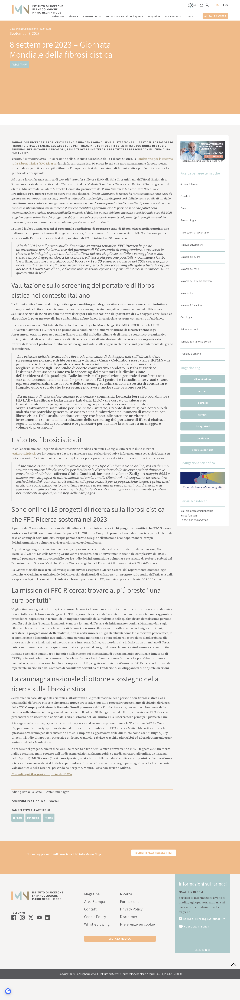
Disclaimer (128, 916)
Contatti (191, 16)
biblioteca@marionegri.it (199, 510)
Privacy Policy (131, 909)
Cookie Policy (95, 916)
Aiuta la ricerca (215, 16)
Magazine (154, 16)
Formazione (130, 901)
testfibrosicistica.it (23, 453)
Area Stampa (173, 16)
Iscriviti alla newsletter (154, 853)
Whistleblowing (96, 924)
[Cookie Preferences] (8, 991)
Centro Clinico (91, 16)
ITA (217, 4)
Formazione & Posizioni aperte (124, 16)
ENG (225, 4)
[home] (37, 9)
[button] (57, 16)
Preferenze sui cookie (137, 924)
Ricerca (73, 16)
